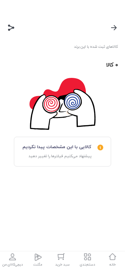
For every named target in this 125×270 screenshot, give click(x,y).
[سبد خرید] (62, 257)
